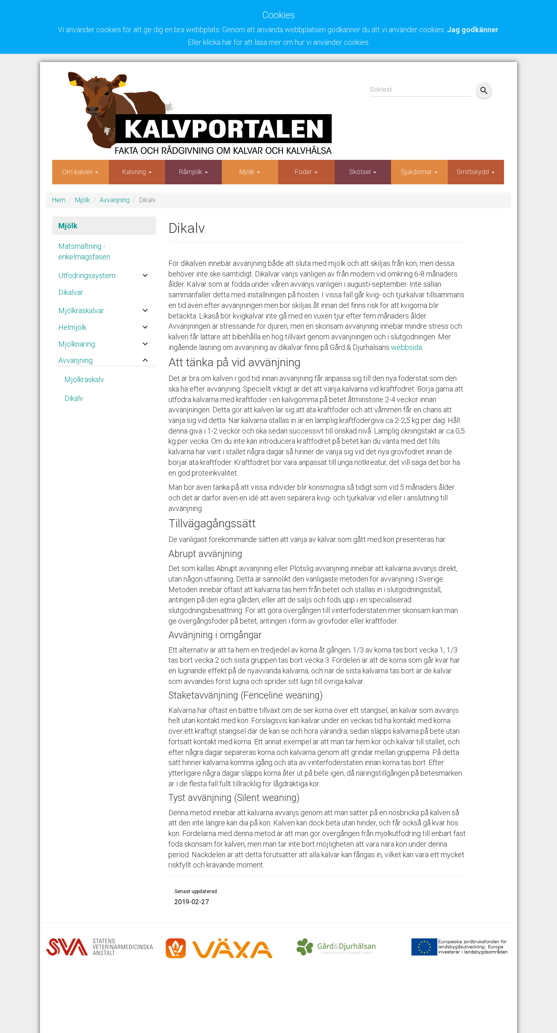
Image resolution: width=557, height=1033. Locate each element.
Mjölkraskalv (84, 379)
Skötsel (360, 172)
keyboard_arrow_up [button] (145, 360)
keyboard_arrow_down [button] (145, 275)
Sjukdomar (417, 172)
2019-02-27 (192, 902)
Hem (59, 200)
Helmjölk (72, 327)
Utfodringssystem (86, 275)
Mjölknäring (76, 344)
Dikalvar (70, 292)
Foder (304, 172)
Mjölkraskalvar (81, 310)
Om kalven (78, 172)
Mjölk (247, 172)
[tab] (104, 273)
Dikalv (73, 398)
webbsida (406, 347)
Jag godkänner (472, 29)
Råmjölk (191, 172)
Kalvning (135, 172)
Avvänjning (114, 200)
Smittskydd (474, 172)
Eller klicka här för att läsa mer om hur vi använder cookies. (279, 42)
